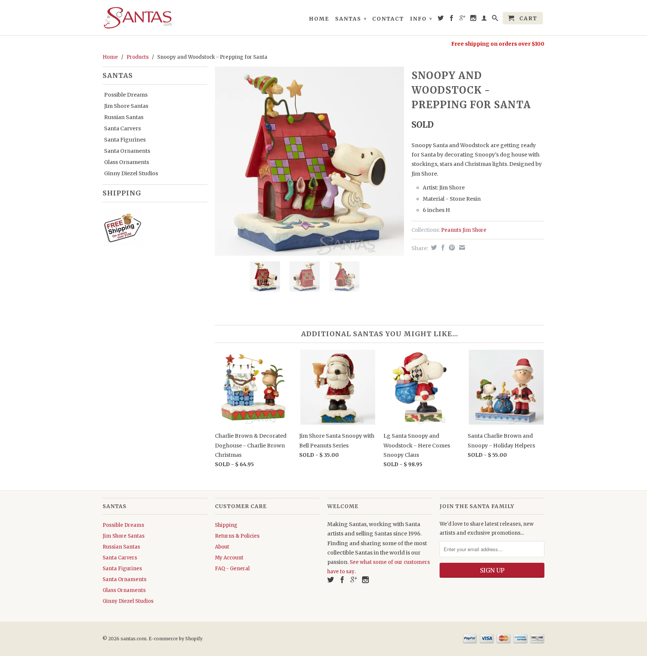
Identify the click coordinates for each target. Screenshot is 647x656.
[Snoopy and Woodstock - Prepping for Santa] (309, 161)
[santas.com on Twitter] (441, 19)
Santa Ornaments (127, 151)
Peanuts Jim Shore (463, 230)
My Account (229, 558)
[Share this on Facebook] (442, 247)
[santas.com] (155, 18)
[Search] (495, 19)
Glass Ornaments (126, 162)
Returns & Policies (237, 536)
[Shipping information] (152, 229)
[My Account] (484, 19)
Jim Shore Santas (126, 106)
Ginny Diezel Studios (131, 173)
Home (319, 18)
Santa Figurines (125, 139)
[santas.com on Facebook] (452, 19)
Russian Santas (123, 117)
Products (138, 57)
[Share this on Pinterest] (451, 247)
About (222, 547)
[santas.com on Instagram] (473, 19)
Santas (351, 18)
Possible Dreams (126, 94)
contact (388, 18)
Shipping (226, 525)
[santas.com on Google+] (462, 19)
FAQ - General (232, 568)
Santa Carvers (122, 128)
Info (421, 18)
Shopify (194, 638)
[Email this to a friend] (461, 247)
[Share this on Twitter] (433, 247)
